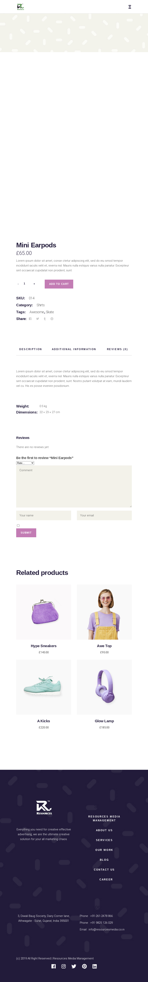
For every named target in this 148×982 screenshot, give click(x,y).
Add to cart (59, 284)
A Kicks (43, 721)
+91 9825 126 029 (101, 922)
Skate (50, 312)
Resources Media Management (104, 818)
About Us (104, 830)
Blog (104, 859)
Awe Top (104, 646)
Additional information (74, 349)
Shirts (41, 305)
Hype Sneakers (44, 646)
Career (106, 879)
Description (30, 349)
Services (104, 840)
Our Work (104, 850)
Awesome (36, 312)
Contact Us (104, 869)
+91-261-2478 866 (101, 916)
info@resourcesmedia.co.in (106, 929)
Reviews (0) (117, 349)
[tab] (30, 349)
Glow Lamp (104, 721)
